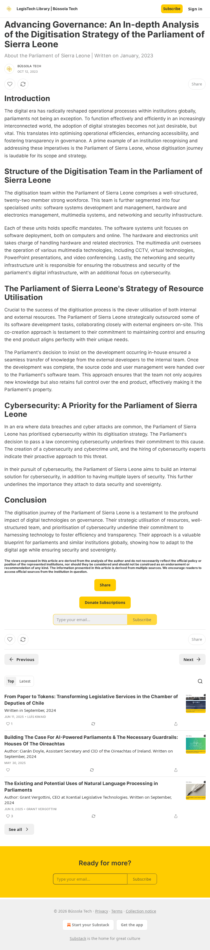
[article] (105, 710)
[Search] (200, 681)
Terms (116, 911)
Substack (78, 938)
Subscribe (171, 8)
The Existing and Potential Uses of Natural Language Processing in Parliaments (81, 787)
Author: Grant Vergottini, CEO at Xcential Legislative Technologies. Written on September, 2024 (88, 799)
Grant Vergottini (42, 809)
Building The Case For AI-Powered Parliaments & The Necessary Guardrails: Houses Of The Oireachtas (91, 740)
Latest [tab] (25, 681)
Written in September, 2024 (30, 710)
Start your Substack (90, 924)
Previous (25, 659)
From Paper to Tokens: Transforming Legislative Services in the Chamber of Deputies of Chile (91, 700)
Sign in (195, 8)
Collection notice (141, 911)
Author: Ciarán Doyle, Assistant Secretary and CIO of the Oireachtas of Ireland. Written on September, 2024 (88, 753)
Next (188, 659)
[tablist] (19, 681)
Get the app (132, 924)
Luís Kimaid (36, 717)
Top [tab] (11, 681)
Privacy (101, 911)
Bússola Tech (29, 66)
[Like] (9, 84)
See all (15, 829)
